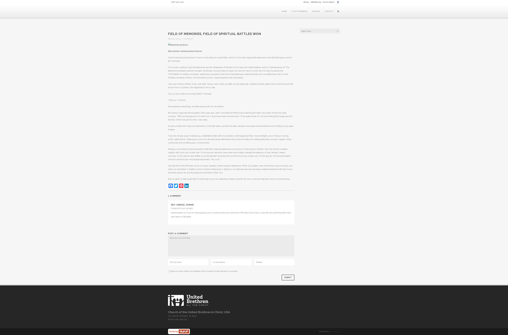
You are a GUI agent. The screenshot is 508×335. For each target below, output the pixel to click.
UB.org (306, 2)
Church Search (328, 2)
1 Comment (187, 39)
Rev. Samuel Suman (182, 205)
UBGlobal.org (315, 2)
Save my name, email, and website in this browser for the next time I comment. (204, 271)
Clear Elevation (334, 331)
